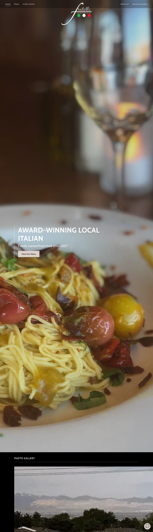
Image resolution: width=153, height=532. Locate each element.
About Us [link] (125, 4)
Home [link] (8, 4)
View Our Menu (29, 254)
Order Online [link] (28, 4)
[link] (76, 3)
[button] (147, 526)
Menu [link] (16, 4)
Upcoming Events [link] (140, 4)
